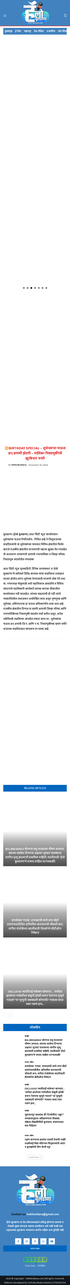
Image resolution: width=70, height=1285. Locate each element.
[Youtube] (52, 1241)
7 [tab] (46, 288)
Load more (34, 1157)
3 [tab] (31, 288)
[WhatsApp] (23, 475)
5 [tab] (39, 288)
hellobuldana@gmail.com (43, 1214)
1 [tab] (24, 288)
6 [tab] (42, 288)
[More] (53, 475)
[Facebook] (16, 475)
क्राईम (27, 1036)
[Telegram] (38, 475)
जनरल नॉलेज (29, 1062)
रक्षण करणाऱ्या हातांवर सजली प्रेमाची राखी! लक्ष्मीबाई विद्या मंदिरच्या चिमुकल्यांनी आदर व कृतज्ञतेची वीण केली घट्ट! (45, 1143)
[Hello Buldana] (5, 465)
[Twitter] (46, 475)
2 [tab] (27, 288)
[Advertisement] (35, 326)
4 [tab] (35, 288)
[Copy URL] (31, 475)
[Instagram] (27, 1241)
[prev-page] (5, 1015)
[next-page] (10, 1015)
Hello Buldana (19, 465)
